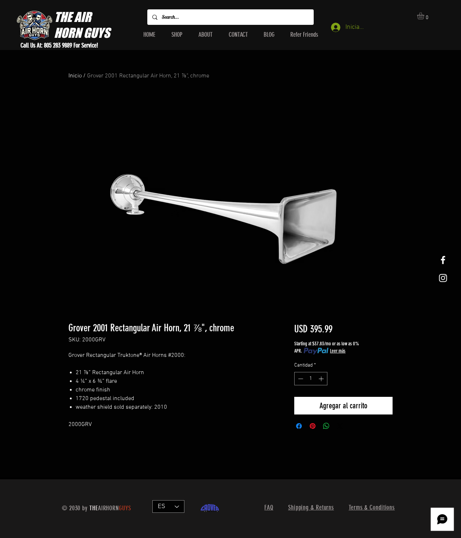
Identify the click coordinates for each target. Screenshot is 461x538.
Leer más (337, 351)
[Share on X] (340, 426)
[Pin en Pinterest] (312, 426)
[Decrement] (299, 378)
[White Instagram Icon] (443, 278)
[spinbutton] (310, 378)
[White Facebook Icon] (443, 260)
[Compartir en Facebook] (299, 426)
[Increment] (321, 378)
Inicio (75, 76)
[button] (425, 15)
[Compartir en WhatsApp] (326, 426)
